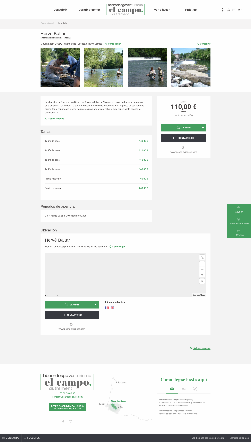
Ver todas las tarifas (184, 115)
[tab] (172, 390)
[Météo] (222, 12)
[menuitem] (60, 9)
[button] (239, 10)
